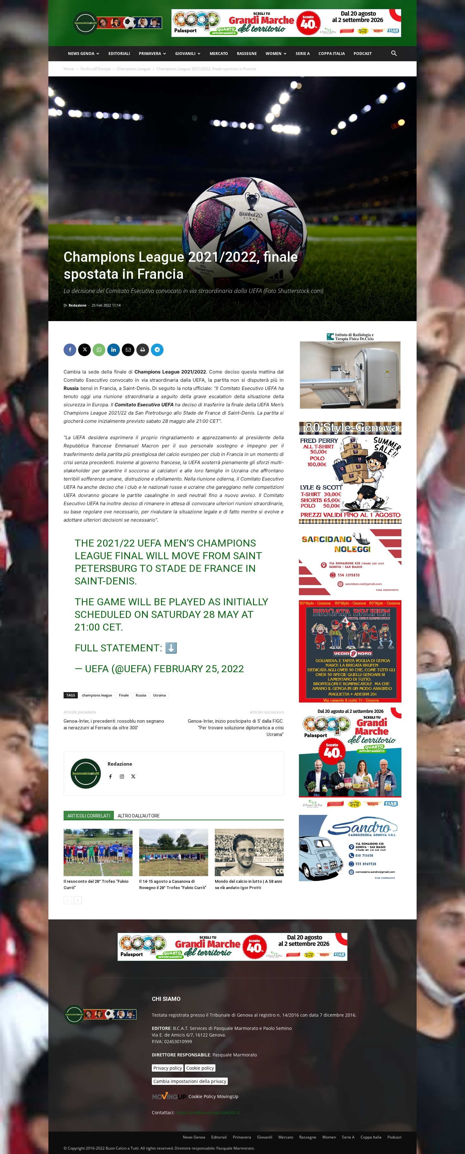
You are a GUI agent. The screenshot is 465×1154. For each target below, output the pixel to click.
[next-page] (78, 900)
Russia (141, 695)
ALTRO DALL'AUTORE (139, 815)
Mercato (219, 53)
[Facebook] (70, 350)
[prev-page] (67, 900)
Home (69, 68)
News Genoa (81, 53)
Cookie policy (200, 1068)
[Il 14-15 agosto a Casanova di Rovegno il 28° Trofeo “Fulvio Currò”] (173, 852)
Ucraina (159, 695)
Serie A (303, 53)
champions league (97, 695)
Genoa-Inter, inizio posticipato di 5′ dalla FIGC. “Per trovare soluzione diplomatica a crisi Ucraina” (236, 727)
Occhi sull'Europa (95, 68)
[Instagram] (124, 777)
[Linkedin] (113, 350)
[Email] (128, 350)
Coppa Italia (332, 53)
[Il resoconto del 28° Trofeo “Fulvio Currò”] (98, 852)
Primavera (150, 53)
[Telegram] (157, 350)
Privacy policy (167, 1068)
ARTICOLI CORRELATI (88, 815)
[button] (393, 54)
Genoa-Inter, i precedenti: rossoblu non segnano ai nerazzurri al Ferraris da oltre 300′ (114, 724)
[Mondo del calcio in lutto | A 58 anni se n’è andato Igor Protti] (249, 852)
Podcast (363, 53)
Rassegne (247, 53)
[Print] (142, 350)
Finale (124, 695)
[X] (84, 350)
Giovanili (185, 53)
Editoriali (119, 53)
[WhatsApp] (99, 350)
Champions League (134, 68)
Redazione (78, 305)
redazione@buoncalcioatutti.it (208, 1112)
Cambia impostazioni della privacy (189, 1081)
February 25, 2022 (199, 669)
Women (274, 53)
